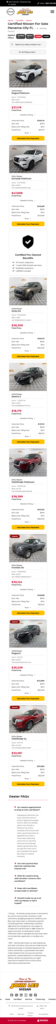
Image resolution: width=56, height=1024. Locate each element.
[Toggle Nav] (52, 11)
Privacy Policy (30, 1014)
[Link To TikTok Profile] (35, 994)
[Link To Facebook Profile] (12, 994)
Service (28, 999)
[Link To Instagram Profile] (31, 994)
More (27, 133)
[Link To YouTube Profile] (26, 994)
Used (7, 999)
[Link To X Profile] (16, 994)
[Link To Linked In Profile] (21, 994)
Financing (40, 999)
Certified (17, 999)
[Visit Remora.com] (42, 1021)
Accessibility (43, 1014)
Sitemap (21, 1014)
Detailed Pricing (26, 115)
